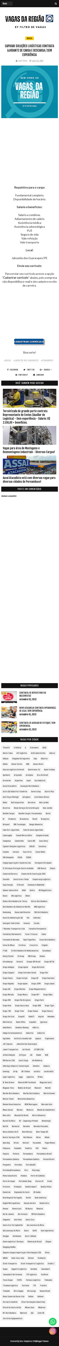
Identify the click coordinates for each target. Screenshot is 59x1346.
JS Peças (22, 1055)
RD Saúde (37, 1192)
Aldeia (5, 764)
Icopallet (32, 1022)
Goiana (42, 956)
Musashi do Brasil (21, 1115)
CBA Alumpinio (8, 857)
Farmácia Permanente (37, 929)
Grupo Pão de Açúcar (23, 1000)
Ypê (32, 1313)
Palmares (6, 1148)
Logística (30, 1077)
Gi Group (21, 956)
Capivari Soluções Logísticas (14, 846)
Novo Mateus (27, 1132)
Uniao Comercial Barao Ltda (13, 1296)
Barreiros (31, 802)
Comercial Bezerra (10, 874)
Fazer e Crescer (31, 934)
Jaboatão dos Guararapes (27, 1044)
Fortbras (22, 945)
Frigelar (45, 945)
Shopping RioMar (9, 1247)
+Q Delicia (17, 747)
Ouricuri (26, 1143)
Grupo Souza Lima (22, 1005)
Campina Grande (42, 835)
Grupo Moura (23, 994)
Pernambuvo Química (31, 1159)
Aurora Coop (36, 791)
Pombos (24, 1176)
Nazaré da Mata (9, 1121)
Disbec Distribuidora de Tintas (15, 901)
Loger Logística (9, 1077)
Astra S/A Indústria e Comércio (15, 791)
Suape (5, 1269)
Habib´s (31, 1016)
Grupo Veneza (47, 1011)
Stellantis (42, 1258)
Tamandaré (45, 1269)
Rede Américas (40, 1198)
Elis (28, 918)
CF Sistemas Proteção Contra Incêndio (18, 868)
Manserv (38, 1088)
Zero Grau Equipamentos (12, 1318)
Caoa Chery (43, 841)
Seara (26, 1230)
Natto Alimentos (38, 1115)
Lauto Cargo (23, 1060)
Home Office (20, 1022)
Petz (26, 1170)
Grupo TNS (7, 1011)
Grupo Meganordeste (37, 989)
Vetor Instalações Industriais (33, 1302)
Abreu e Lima (8, 753)
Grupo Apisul (23, 967)
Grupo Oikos (48, 994)
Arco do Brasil (42, 775)
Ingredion (6, 1038)
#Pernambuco (47, 360)
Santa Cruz (30, 1220)
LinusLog (6, 1071)
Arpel (29, 780)
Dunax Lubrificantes (22, 912)
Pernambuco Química (11, 1159)
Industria (29, 1033)
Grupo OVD (7, 1000)
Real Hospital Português (12, 1198)
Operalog (6, 1143)
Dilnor (27, 896)
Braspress (45, 819)
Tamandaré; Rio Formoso (12, 1274)
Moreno (20, 1110)
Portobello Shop (25, 1181)
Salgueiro (6, 1220)
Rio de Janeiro (8, 1214)
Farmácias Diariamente (12, 934)
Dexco (5, 896)
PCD (37, 1148)
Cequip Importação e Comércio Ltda (17, 863)
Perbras (16, 1154)
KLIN (46, 1055)
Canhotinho (19, 841)
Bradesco (12, 819)
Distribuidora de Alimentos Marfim (16, 907)
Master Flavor (8, 1099)
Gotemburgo (8, 962)
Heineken (51, 1016)
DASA (24, 890)
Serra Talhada (30, 1236)
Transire (43, 1285)
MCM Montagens (31, 1104)
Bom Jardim (47, 808)
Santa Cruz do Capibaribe (13, 1225)
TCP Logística (31, 1274)
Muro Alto (7, 1115)
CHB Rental (41, 868)
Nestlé (5, 1126)
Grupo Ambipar (8, 967)
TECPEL (19, 1280)
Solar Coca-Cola (17, 1258)
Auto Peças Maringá (11, 797)
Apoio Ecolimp (49, 769)
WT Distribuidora (9, 1313)
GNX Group (32, 956)
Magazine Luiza (46, 1082)
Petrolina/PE (31, 1165)
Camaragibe (7, 835)
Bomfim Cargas (9, 813)
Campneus (7, 841)
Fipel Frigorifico (29, 940)
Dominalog (7, 912)
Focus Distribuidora (47, 940)
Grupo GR (34, 978)
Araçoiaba (18, 775)
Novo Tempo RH (42, 1132)
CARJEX (32, 846)
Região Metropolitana (11, 1203)
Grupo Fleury (8, 978)
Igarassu (43, 1022)
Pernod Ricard (48, 1159)
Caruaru (16, 852)
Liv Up (15, 1071)
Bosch (48, 813)
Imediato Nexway (22, 1027)
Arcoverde (7, 780)
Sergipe (6, 1236)
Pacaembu (37, 1143)
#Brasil (7, 360)
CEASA (20, 857)
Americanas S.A (34, 769)
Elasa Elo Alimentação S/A (13, 918)
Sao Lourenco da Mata (35, 1225)
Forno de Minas (9, 945)
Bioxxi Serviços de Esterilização (26, 808)
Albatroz (44, 758)
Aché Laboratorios (38, 753)
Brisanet (6, 824)
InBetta (36, 1027)
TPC (34, 1285)
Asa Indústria (40, 780)
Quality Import (31, 1187)
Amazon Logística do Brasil (13, 769)
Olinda (47, 1137)
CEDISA (28, 857)
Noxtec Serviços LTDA (11, 1137)
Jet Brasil (26, 1049)
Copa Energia (8, 885)
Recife (28, 1198)
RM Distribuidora (38, 1214)
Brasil (29, 38)
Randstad (6, 1192)
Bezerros (6, 808)
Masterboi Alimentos (26, 1099)
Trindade (6, 1291)
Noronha (26, 1126)
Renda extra (44, 1203)
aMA (27, 764)
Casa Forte (27, 852)
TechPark (44, 1274)
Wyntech (23, 1313)
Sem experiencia (47, 1230)
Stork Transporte (10, 1263)
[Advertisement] (29, 156)
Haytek (41, 1016)
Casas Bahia (40, 852)
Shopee (48, 1241)
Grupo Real (7, 1005)
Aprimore (6, 775)
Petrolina (18, 1165)
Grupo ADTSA (49, 962)
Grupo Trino (19, 1011)
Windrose (41, 1307)
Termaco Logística (33, 1280)
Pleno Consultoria (10, 1176)
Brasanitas (24, 819)
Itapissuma (49, 1038)
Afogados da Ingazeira (21, 758)
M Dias (40, 1077)
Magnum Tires (8, 1088)
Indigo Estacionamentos (12, 1033)
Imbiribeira (7, 1027)
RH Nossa (29, 1209)
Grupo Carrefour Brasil (27, 973)
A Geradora (34, 747)
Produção (17, 1187)
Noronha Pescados (41, 1126)
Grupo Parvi (39, 1000)
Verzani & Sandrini (10, 1302)
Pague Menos (50, 1143)
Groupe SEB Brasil (33, 962)
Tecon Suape (8, 1280)
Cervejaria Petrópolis (43, 863)
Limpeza (46, 1066)
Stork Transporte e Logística (32, 1263)
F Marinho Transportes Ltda (14, 929)
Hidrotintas (7, 1022)
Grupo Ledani (49, 983)
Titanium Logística (10, 1285)
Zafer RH (40, 1313)
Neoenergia (46, 1121)
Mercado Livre (46, 1104)
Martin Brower (49, 1093)
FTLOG (5, 951)
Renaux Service (30, 1203)
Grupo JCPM (36, 983)
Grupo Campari (8, 973)
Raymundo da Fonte (22, 1192)
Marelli (48, 1088)
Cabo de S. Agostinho (11, 830)
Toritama (25, 1285)
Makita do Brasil (24, 1088)
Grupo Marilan (19, 989)
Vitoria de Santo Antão (12, 1307)
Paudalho (17, 1148)
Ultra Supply (18, 1291)
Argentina (19, 780)
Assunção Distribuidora (29, 786)
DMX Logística (39, 907)
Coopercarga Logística (41, 879)
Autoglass (26, 797)
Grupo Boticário (38, 967)
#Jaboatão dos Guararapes (26, 360)
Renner (5, 1209)
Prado (49, 1181)
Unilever (40, 1296)
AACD (44, 747)
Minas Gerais (8, 1110)
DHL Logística (16, 896)
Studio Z (51, 1263)
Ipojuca (38, 1038)
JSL (31, 1055)
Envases (27, 923)
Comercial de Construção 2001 (33, 874)
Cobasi (52, 868)
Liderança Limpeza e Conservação (16, 1066)
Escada (36, 923)
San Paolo (18, 1220)
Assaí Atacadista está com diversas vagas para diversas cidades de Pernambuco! (29, 479)
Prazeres (6, 1187)
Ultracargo (31, 1291)
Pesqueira (7, 1165)
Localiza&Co (48, 1071)
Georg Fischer (8, 956)
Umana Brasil (45, 1291)
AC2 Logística (22, 753)
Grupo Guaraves (48, 978)
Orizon (16, 1143)
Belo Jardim (44, 802)
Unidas (31, 1296)
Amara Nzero (38, 764)
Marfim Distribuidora (11, 1093)
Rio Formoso (23, 1214)
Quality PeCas (46, 1187)
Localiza (37, 1071)
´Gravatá (6, 747)
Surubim (34, 1269)
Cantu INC (31, 841)
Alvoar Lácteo (16, 764)
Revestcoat (17, 1209)
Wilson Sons (29, 1307)
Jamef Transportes (10, 1049)
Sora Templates (26, 1341)
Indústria (41, 1033)
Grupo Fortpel (22, 978)
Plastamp (36, 1170)
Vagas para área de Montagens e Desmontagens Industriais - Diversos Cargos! (29, 450)
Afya (35, 758)
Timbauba (48, 1280)
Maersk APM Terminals (27, 1082)
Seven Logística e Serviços (13, 1241)
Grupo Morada (8, 994)
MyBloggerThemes (41, 1341)
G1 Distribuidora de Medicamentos (25, 951)
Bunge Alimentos (36, 824)
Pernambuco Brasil (44, 1154)
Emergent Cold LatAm (11, 923)
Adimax (5, 758)
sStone (31, 1258)
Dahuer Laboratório (10, 890)
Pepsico (6, 1154)
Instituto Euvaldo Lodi (22, 1038)
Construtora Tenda (21, 879)
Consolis (6, 879)
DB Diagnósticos (45, 890)
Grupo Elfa (44, 973)
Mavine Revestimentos (12, 1104)
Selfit (35, 1230)
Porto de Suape (9, 1181)
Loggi (21, 1077)
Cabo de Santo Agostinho (33, 830)
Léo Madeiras (37, 1060)
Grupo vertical (8, 1016)
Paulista (28, 1148)
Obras (38, 1137)
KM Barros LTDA (9, 1060)
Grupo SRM (37, 1005)
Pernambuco (28, 1154)
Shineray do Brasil (35, 1241)
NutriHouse (27, 1137)
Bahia (5, 802)
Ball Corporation (17, 802)
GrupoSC (21, 1016)
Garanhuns (46, 951)
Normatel (15, 1126)
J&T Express (8, 1044)
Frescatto (34, 945)
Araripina (29, 775)
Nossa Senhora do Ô (10, 1132)
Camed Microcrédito (24, 835)
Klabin (38, 1055)
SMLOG (5, 1258)
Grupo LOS (6, 989)
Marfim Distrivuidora (31, 1093)
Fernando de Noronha (11, 940)
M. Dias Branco (8, 1082)
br (4, 819)
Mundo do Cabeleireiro (46, 1110)
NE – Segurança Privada (28, 1121)
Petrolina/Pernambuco (11, 1170)
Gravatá (20, 962)
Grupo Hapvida (8, 983)
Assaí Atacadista (10, 786)
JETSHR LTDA (39, 1049)
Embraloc (37, 918)
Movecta (30, 1110)
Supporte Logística (19, 1269)
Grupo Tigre (49, 1005)
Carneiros (42, 846)
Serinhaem (17, 1236)
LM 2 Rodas (25, 1071)
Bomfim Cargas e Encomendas (30, 813)
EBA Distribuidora (41, 912)
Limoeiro (36, 1066)
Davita (32, 890)
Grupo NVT (35, 994)
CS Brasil (20, 885)
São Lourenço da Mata (11, 1230)
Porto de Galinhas (38, 1176)
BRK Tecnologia (19, 824)
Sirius (47, 1252)
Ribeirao (40, 1209)
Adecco (52, 753)
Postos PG (39, 1181)
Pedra (44, 1148)
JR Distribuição (9, 1055)
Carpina (6, 852)
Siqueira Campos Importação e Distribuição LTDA (22, 1252)
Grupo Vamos (33, 1011)
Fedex (44, 934)
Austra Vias (49, 791)
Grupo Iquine (23, 983)
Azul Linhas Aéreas (41, 797)
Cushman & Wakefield (36, 885)
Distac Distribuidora (39, 901)
